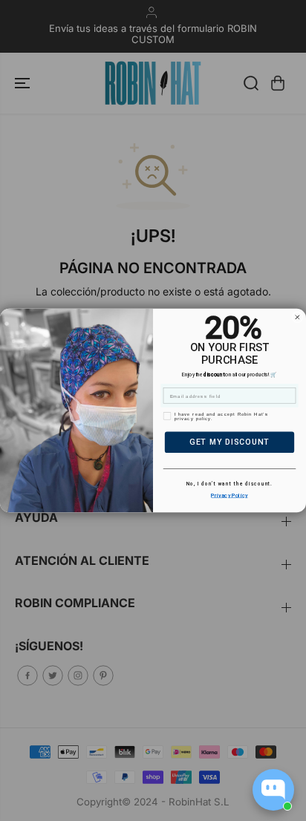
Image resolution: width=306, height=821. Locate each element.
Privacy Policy (229, 495)
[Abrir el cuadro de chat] (273, 790)
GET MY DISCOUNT (229, 442)
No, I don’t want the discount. (229, 484)
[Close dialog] (297, 317)
